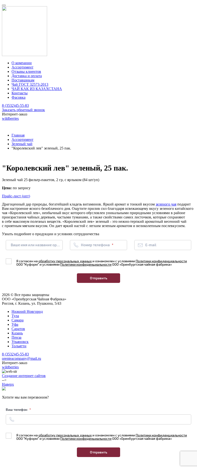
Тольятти (19, 346)
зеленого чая (166, 204)
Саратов (18, 329)
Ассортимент (22, 139)
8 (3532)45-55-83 (15, 105)
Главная (18, 135)
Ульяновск (20, 342)
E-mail (150, 245)
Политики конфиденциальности (161, 261)
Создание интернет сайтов (24, 376)
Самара (18, 320)
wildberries (10, 118)
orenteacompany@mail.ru (21, 358)
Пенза (16, 337)
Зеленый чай (22, 144)
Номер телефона (96, 245)
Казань (17, 333)
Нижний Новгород (27, 311)
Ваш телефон (17, 409)
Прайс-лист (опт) (16, 196)
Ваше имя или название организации (36, 245)
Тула (15, 316)
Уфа (15, 324)
